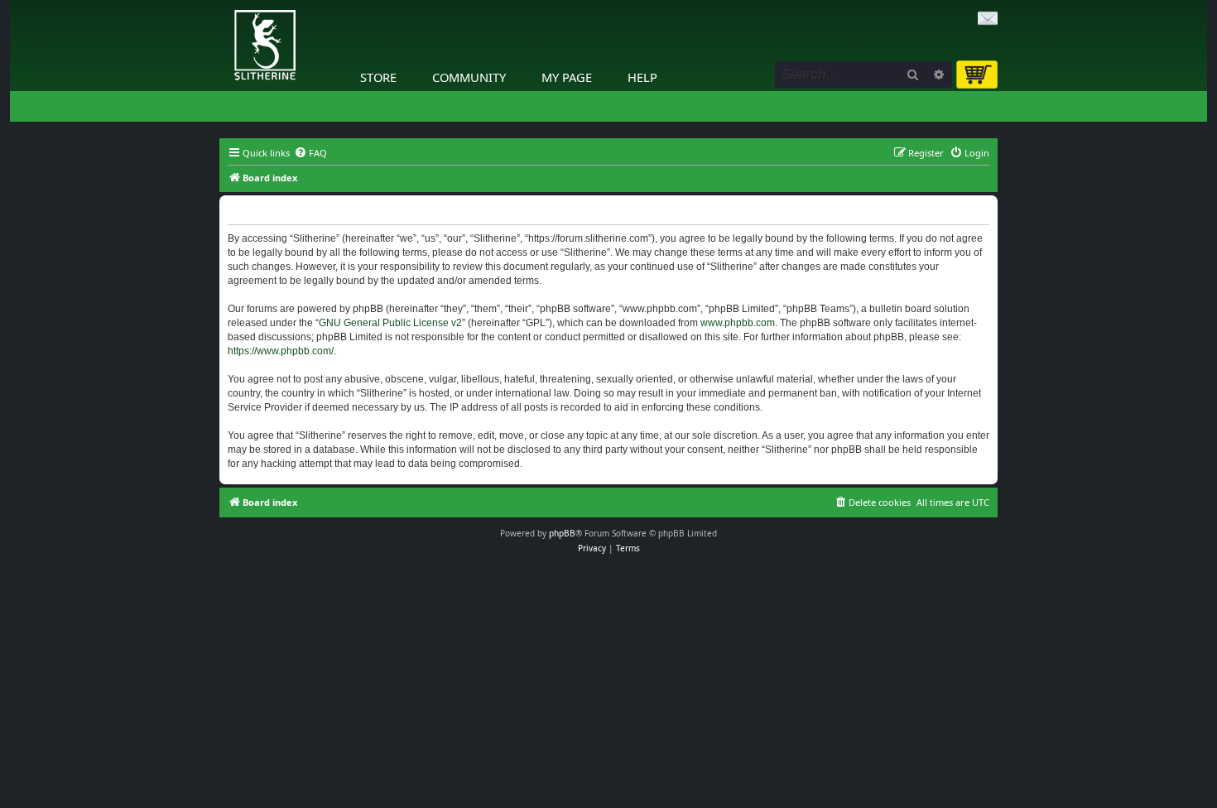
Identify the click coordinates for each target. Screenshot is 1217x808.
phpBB (562, 533)
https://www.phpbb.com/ (281, 351)
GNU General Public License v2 (390, 323)
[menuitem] (310, 153)
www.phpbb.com (737, 323)
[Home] (223, 4)
